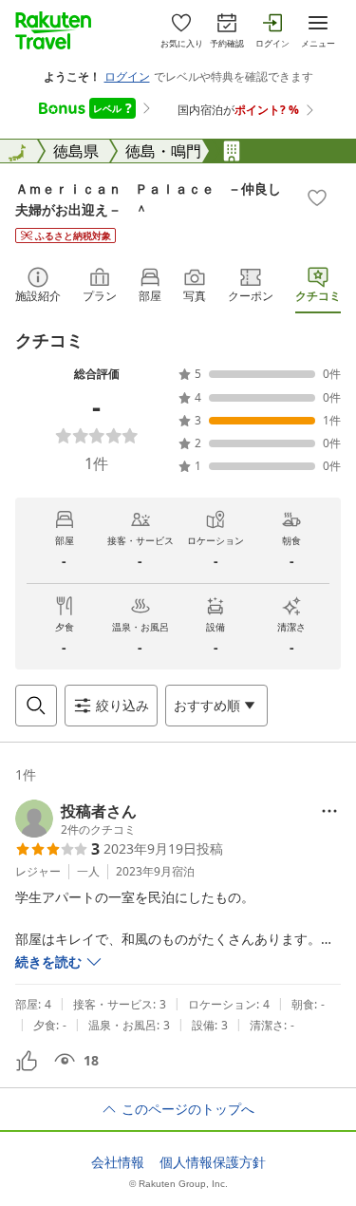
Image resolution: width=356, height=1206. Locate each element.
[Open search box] (36, 705)
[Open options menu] (329, 811)
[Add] (317, 198)
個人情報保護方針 (212, 1162)
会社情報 (117, 1162)
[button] (76, 819)
